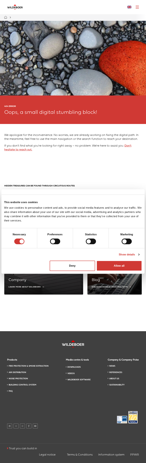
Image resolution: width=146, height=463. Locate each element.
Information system (111, 455)
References (115, 372)
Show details (127, 254)
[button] (137, 7)
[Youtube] (35, 426)
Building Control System (22, 385)
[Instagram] (22, 426)
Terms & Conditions (80, 455)
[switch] (55, 241)
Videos (71, 373)
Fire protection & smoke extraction (29, 366)
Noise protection (18, 379)
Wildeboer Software (79, 380)
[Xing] (16, 426)
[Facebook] (28, 426)
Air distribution (17, 372)
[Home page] (15, 7)
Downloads (74, 367)
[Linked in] (9, 426)
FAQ (10, 391)
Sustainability (117, 385)
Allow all (119, 265)
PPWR (134, 455)
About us (114, 379)
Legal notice (47, 455)
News (112, 366)
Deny (72, 265)
